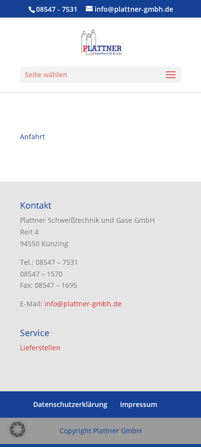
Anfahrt (32, 136)
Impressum (138, 404)
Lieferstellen (40, 347)
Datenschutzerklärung (70, 404)
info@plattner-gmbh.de (82, 303)
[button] (17, 429)
